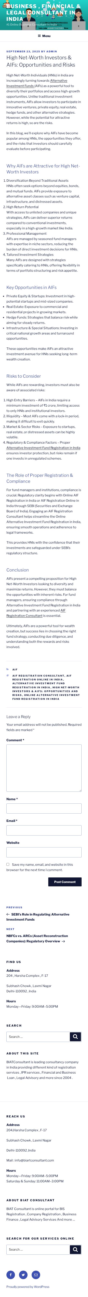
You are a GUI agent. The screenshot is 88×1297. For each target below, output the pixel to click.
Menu (46, 36)
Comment (15, 740)
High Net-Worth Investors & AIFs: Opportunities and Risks (46, 691)
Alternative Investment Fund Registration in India (43, 448)
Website (12, 843)
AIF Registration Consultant (38, 675)
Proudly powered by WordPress (27, 1286)
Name (12, 799)
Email (11, 821)
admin (51, 51)
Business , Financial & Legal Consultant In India (43, 12)
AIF (15, 669)
